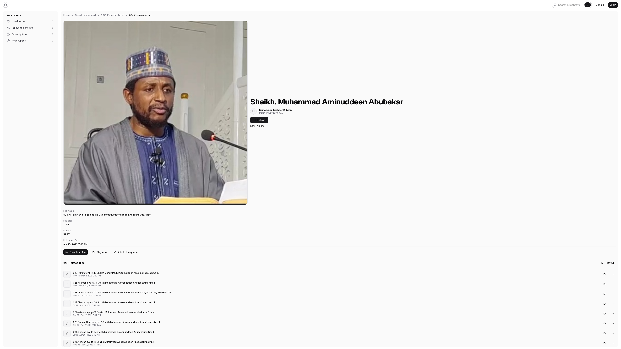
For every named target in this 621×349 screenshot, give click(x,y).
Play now (102, 252)
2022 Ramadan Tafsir (112, 15)
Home (66, 15)
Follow (261, 120)
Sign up (599, 4)
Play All (610, 262)
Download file (78, 252)
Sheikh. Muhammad (85, 15)
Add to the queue (128, 252)
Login (613, 4)
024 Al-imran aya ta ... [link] (140, 15)
